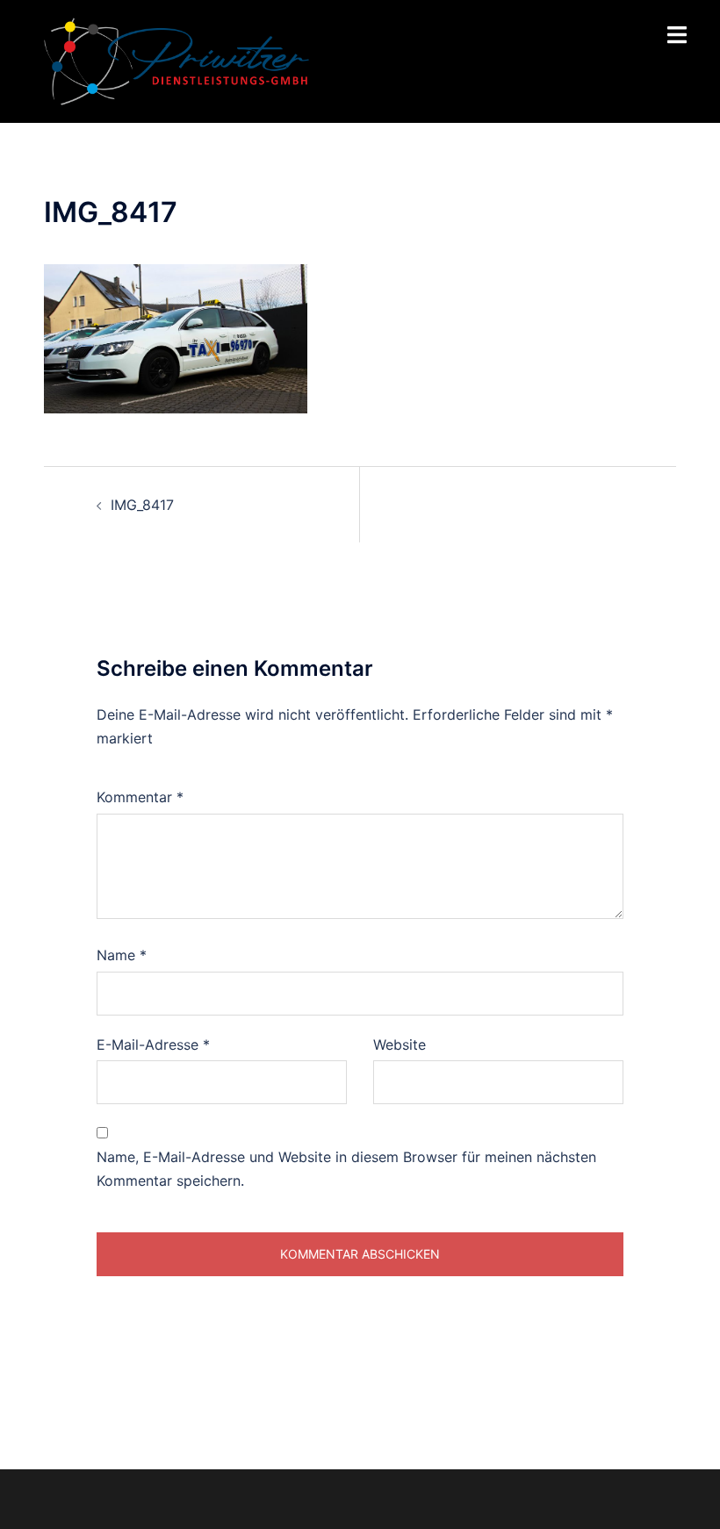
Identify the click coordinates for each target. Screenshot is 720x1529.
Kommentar (140, 797)
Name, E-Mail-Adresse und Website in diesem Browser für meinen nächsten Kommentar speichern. (346, 1168)
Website (399, 1044)
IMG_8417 (142, 504)
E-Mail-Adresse (153, 1044)
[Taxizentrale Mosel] (176, 59)
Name (122, 955)
